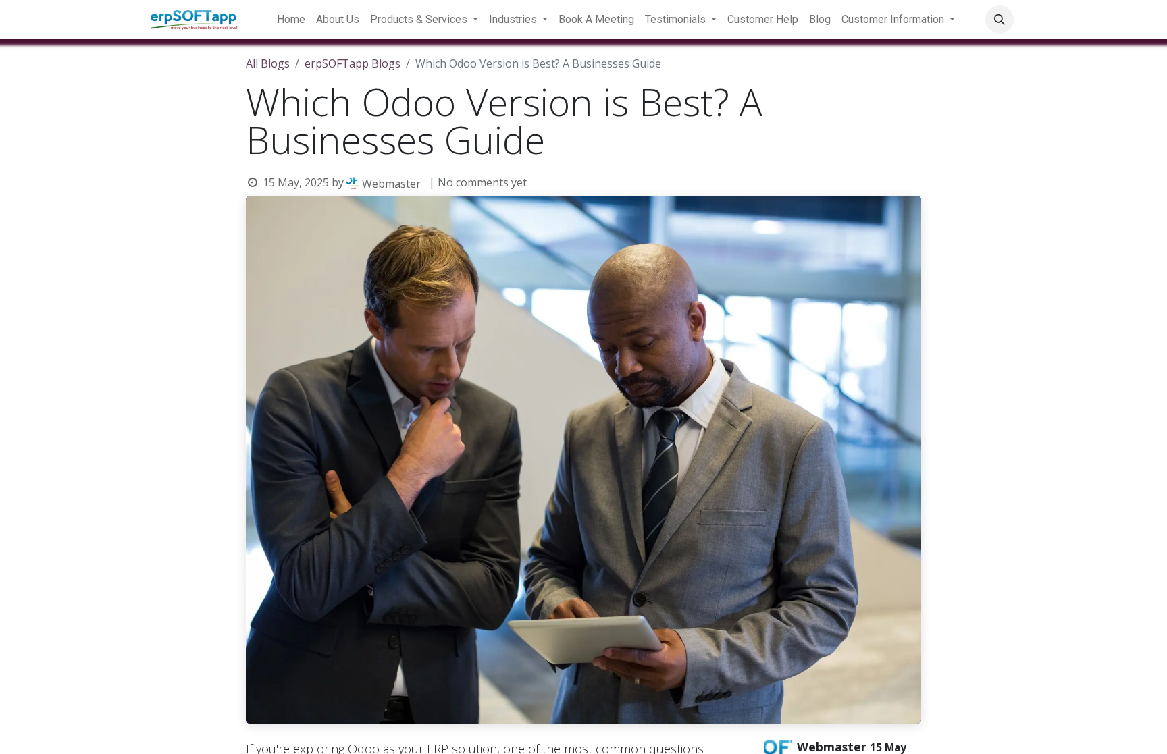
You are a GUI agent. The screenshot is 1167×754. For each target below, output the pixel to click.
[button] (999, 19)
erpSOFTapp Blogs (352, 63)
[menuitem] (291, 19)
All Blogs (268, 63)
